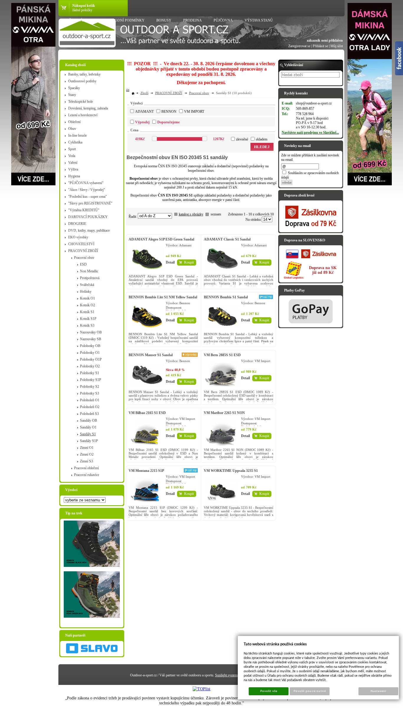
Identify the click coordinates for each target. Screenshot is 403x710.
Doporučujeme (168, 122)
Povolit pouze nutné (310, 691)
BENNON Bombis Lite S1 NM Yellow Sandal (163, 297)
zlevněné (242, 139)
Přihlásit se (320, 46)
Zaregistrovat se (299, 46)
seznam (216, 214)
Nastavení (378, 691)
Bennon (168, 111)
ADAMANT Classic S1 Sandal (227, 239)
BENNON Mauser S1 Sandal (151, 355)
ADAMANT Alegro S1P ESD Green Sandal (161, 239)
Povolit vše (268, 691)
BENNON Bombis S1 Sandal (226, 297)
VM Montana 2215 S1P (146, 471)
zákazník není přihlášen (325, 40)
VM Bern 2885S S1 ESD (222, 355)
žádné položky (82, 10)
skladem (261, 139)
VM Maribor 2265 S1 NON (224, 413)
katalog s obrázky (191, 214)
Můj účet (336, 46)
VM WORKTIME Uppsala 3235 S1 (231, 471)
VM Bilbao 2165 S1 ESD (147, 413)
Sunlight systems (227, 675)
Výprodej (142, 122)
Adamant (144, 111)
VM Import (194, 111)
